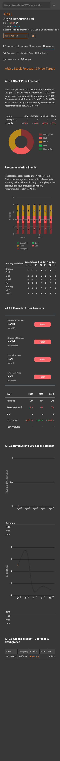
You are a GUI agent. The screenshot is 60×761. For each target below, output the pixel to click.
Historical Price (26, 53)
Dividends (42, 53)
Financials (36, 46)
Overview (24, 46)
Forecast (50, 46)
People (28, 59)
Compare (11, 53)
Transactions (13, 59)
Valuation (10, 46)
